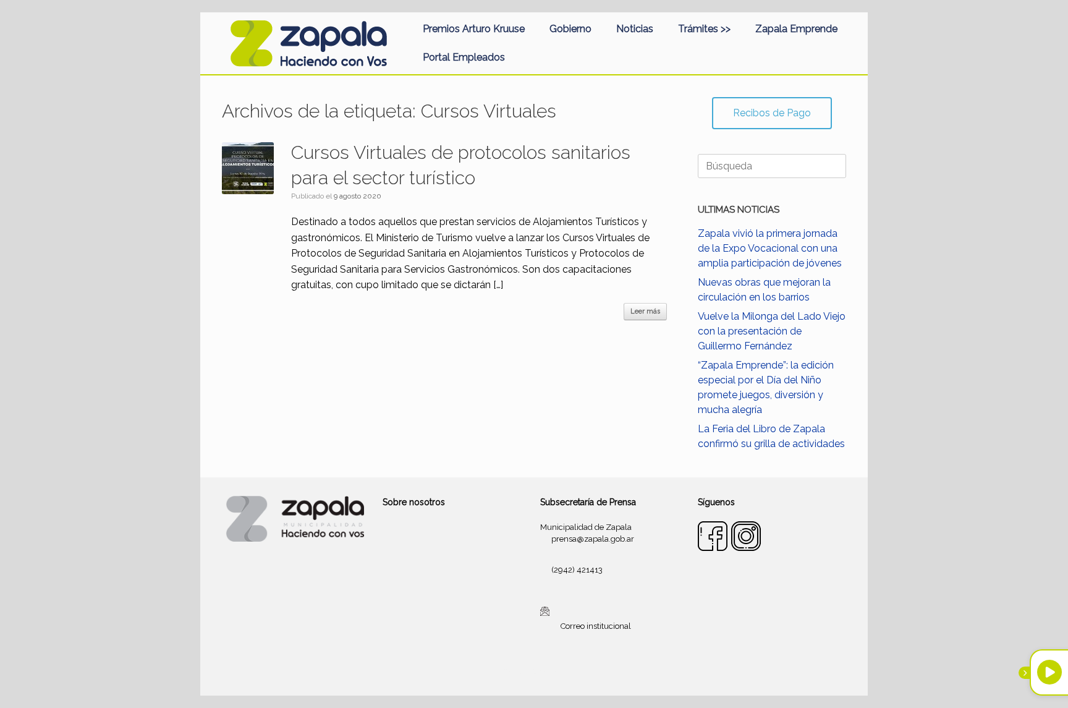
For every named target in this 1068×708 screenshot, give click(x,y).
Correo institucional (596, 626)
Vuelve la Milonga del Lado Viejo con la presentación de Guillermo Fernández (772, 331)
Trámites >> (704, 29)
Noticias (634, 29)
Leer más (645, 311)
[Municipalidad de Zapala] (308, 43)
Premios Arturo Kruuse (474, 29)
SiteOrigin (549, 671)
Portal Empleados (464, 57)
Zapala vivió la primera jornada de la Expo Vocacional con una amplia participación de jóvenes (770, 248)
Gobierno (570, 29)
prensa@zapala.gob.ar (592, 539)
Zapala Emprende (796, 29)
